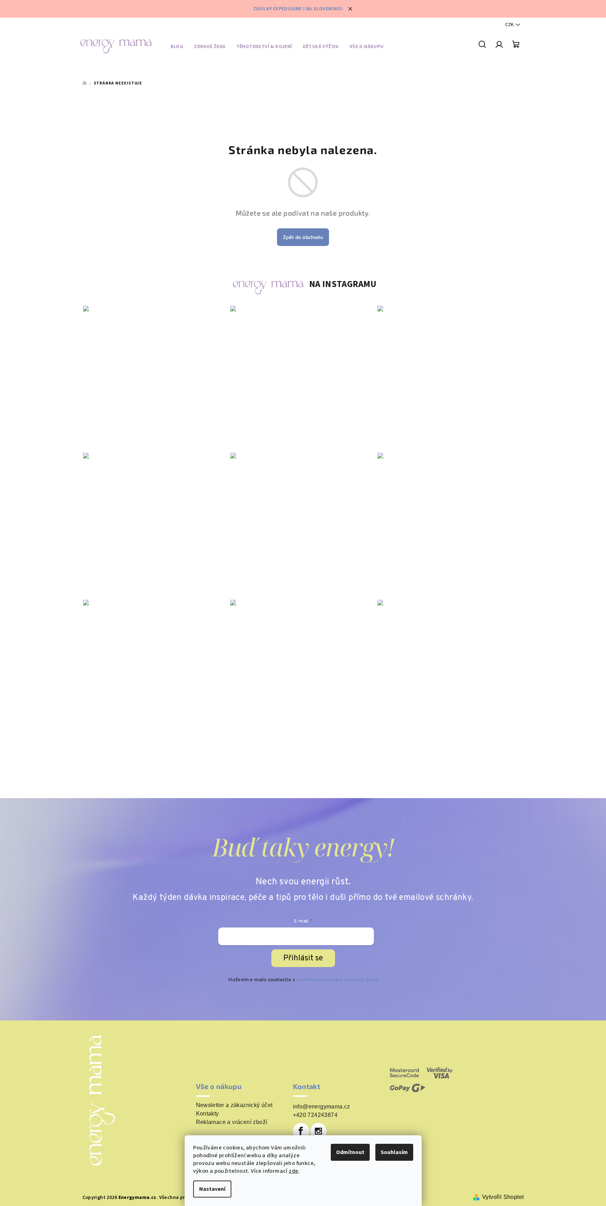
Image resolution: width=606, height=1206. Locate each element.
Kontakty (207, 1114)
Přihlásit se (303, 958)
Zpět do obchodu (303, 237)
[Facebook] (301, 1131)
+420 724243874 (315, 1115)
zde (293, 1171)
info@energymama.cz (321, 1106)
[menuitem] (177, 48)
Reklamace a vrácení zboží (231, 1122)
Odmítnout (350, 1152)
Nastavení (212, 1189)
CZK (509, 24)
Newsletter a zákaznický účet (234, 1105)
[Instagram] (318, 1131)
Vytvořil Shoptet (503, 1197)
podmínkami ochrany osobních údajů (337, 980)
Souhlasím (394, 1152)
